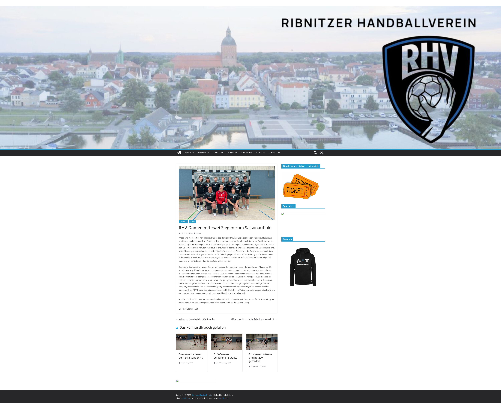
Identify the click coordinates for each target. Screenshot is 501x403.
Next (322, 222)
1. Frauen (183, 221)
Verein (187, 152)
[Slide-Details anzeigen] (303, 222)
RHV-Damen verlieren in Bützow (225, 355)
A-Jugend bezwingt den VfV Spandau (197, 319)
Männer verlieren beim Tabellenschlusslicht (252, 319)
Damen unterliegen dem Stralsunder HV (191, 355)
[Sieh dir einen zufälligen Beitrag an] (322, 153)
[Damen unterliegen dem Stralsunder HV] (191, 335)
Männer (202, 152)
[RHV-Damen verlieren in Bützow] (226, 335)
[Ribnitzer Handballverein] (179, 153)
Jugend (230, 152)
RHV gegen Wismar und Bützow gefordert (260, 357)
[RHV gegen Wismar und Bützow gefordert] (262, 335)
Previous (285, 222)
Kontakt (260, 152)
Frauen (216, 152)
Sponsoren (246, 152)
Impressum (274, 152)
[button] (192, 153)
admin (198, 233)
